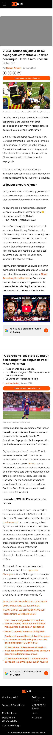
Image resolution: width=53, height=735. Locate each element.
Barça (32, 463)
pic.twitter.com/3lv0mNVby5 (18, 216)
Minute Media (9, 713)
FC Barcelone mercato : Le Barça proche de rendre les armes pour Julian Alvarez (26, 660)
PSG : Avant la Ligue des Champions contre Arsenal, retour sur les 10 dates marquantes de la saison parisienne (25, 623)
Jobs (34, 713)
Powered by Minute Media (21, 733)
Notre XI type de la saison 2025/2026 (24, 631)
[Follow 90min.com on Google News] (46, 330)
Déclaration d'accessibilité (10, 719)
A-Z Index (37, 717)
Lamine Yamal (10, 522)
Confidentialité (10, 697)
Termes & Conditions (13, 705)
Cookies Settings (11, 725)
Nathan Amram (13, 68)
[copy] (19, 73)
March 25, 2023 (28, 219)
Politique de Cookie (38, 699)
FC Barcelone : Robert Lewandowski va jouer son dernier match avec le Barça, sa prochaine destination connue (27, 651)
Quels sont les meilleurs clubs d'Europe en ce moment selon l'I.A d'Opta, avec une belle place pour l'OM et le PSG (27, 639)
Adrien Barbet (12, 383)
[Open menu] (4, 4)
